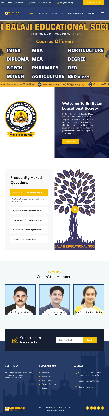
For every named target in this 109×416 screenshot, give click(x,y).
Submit (89, 340)
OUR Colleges (57, 13)
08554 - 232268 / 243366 (89, 381)
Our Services (47, 380)
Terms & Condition (49, 384)
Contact (91, 13)
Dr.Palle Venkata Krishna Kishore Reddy (54, 314)
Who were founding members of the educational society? (28, 212)
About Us (45, 372)
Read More (70, 142)
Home (32, 13)
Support (45, 388)
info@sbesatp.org (86, 387)
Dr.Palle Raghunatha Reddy (20, 312)
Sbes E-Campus (93, 3)
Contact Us (46, 376)
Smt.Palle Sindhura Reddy (88, 312)
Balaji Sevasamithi (75, 13)
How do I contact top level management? (25, 240)
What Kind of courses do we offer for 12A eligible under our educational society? (28, 221)
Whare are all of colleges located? (28, 230)
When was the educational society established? (29, 194)
